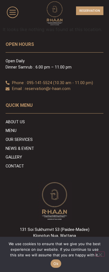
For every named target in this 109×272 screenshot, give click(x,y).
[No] (100, 254)
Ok (55, 263)
